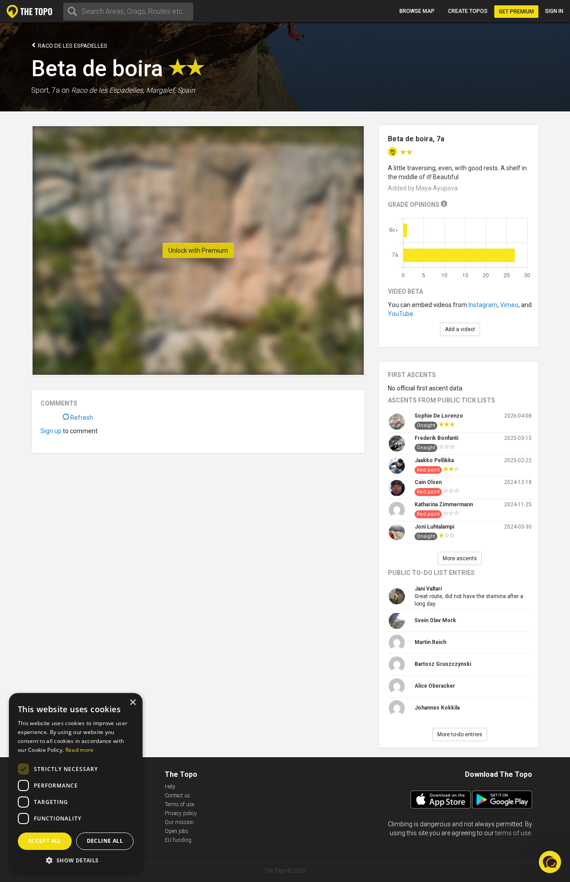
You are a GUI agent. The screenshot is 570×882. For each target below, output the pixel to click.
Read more (79, 750)
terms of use (513, 833)
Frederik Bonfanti (436, 438)
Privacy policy (181, 813)
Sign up (51, 431)
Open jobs (176, 831)
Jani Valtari (428, 589)
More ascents (460, 558)
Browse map (417, 11)
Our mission (179, 822)
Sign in (554, 11)
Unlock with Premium (198, 250)
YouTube (400, 313)
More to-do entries (459, 734)
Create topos (468, 11)
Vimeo (509, 304)
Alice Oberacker (435, 686)
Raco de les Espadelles (72, 45)
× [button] (132, 702)
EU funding (178, 840)
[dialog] (75, 783)
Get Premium (516, 11)
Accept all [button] (44, 841)
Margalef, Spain (170, 90)
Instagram (482, 304)
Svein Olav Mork (435, 620)
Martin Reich (430, 642)
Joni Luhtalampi (434, 527)
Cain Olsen (428, 482)
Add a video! (460, 329)
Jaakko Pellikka (434, 460)
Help (170, 787)
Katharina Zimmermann (444, 504)
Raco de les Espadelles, (107, 90)
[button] (76, 860)
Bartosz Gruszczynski (443, 664)
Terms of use (179, 804)
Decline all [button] (105, 841)
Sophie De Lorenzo (439, 416)
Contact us (177, 795)
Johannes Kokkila (437, 708)
